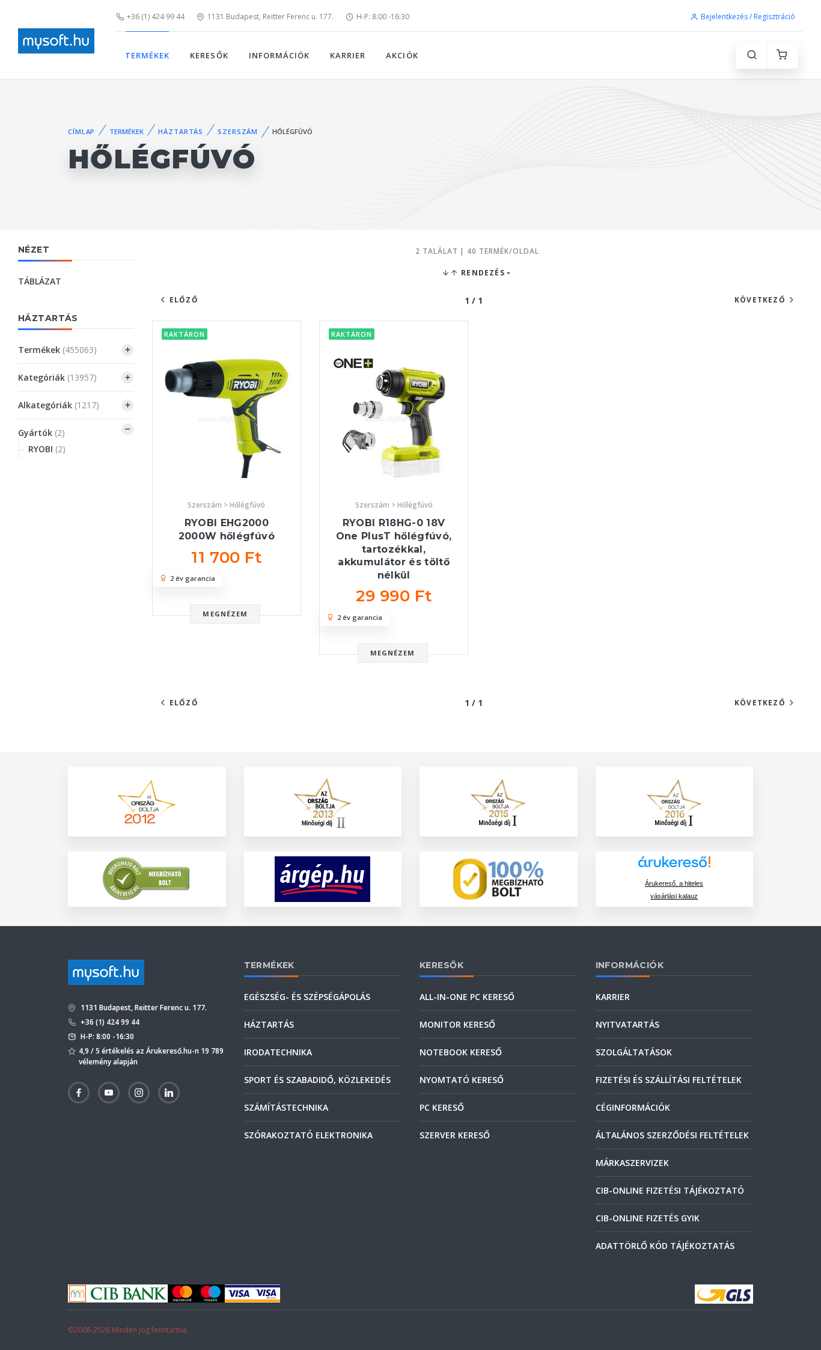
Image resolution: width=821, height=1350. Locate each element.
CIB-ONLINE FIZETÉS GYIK (648, 1218)
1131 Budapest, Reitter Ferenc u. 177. (270, 16)
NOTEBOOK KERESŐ (461, 1052)
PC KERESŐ (442, 1107)
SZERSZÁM (238, 131)
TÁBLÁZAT (39, 281)
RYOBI (47, 449)
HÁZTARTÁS (180, 131)
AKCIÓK (402, 55)
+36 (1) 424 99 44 (156, 16)
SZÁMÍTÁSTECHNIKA (286, 1107)
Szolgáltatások (634, 1052)
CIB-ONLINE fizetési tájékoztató (670, 1190)
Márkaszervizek (632, 1162)
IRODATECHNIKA (278, 1052)
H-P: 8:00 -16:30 (382, 16)
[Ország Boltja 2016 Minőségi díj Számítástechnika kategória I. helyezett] (674, 800)
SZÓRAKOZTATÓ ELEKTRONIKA (308, 1135)
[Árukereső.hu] (674, 866)
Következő (760, 300)
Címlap (81, 131)
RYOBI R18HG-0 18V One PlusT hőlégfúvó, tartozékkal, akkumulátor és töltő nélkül (394, 548)
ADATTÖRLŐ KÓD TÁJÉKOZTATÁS (665, 1245)
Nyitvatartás (627, 1024)
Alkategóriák (58, 405)
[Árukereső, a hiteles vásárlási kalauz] (147, 877)
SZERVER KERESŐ (455, 1135)
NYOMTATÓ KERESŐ (462, 1079)
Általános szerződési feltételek (672, 1135)
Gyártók (41, 432)
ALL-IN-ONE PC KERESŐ (467, 996)
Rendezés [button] (482, 273)
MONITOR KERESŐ (457, 1024)
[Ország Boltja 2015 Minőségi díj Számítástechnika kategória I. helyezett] (498, 800)
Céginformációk (633, 1107)
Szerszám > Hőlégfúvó (226, 505)
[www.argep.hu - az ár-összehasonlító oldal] (322, 879)
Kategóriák (57, 377)
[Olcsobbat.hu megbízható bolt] (498, 879)
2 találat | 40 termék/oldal (477, 251)
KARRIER (347, 55)
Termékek (57, 349)
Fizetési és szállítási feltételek (669, 1079)
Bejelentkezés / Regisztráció (748, 16)
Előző (183, 300)
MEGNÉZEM (225, 613)
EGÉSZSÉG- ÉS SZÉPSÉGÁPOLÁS (307, 996)
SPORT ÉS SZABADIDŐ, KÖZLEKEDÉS (317, 1079)
